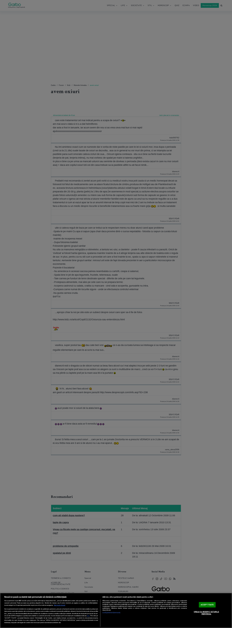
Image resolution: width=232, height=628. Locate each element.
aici (88, 616)
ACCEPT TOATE (207, 605)
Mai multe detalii (59, 605)
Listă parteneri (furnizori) (111, 613)
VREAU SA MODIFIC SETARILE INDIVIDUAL (206, 613)
